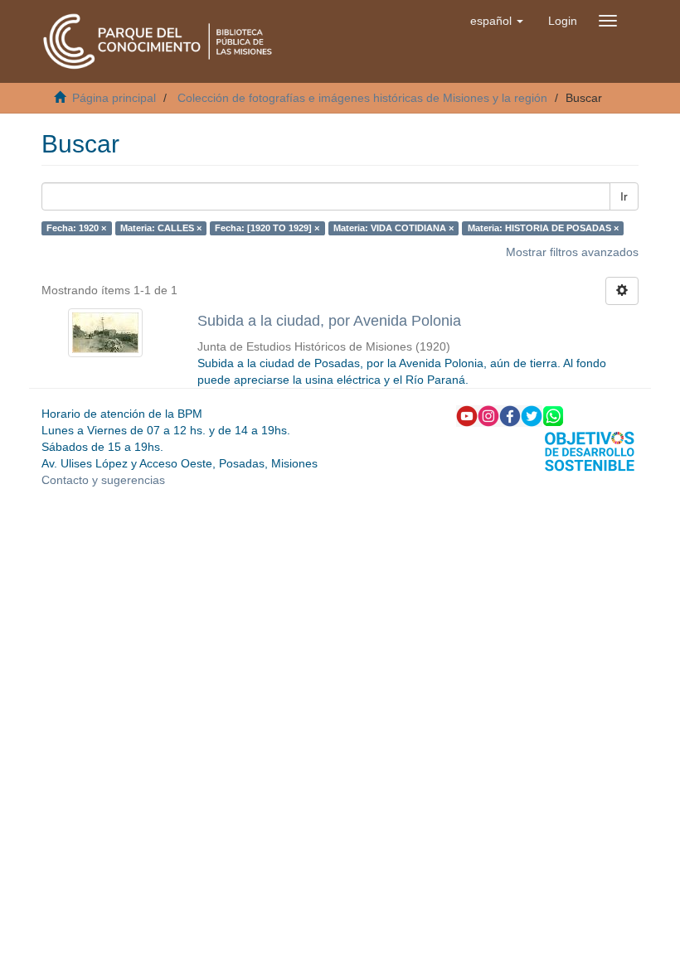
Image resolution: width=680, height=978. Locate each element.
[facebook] (510, 415)
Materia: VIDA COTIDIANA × (393, 228)
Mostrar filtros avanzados (572, 252)
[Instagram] (488, 415)
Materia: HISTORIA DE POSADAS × (543, 228)
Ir (624, 196)
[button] (497, 20)
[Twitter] (531, 415)
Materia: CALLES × (161, 228)
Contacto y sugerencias (103, 480)
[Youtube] (467, 415)
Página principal (114, 97)
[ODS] (590, 450)
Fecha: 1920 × (76, 228)
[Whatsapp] (553, 415)
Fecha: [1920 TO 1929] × (267, 228)
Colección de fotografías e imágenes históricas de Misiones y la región (362, 97)
